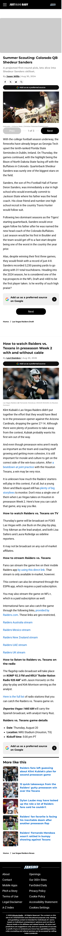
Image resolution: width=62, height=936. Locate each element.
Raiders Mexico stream (17, 629)
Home (6, 321)
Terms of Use (10, 896)
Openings (34, 874)
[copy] (21, 82)
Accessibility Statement (43, 902)
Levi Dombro (13, 358)
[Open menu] (5, 4)
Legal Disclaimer (12, 902)
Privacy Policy (37, 890)
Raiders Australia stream (18, 622)
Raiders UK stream (14, 652)
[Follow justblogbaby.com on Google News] (54, 299)
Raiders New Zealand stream (20, 637)
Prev (12, 130)
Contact (7, 879)
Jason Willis (12, 76)
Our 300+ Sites (38, 879)
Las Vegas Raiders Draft (23, 321)
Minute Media (17, 915)
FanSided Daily (38, 885)
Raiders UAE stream (15, 644)
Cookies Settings (39, 907)
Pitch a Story (9, 890)
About (6, 874)
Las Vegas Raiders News (23, 853)
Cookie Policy (37, 896)
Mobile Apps (9, 885)
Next (50, 130)
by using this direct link (31, 569)
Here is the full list (13, 696)
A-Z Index (8, 907)
